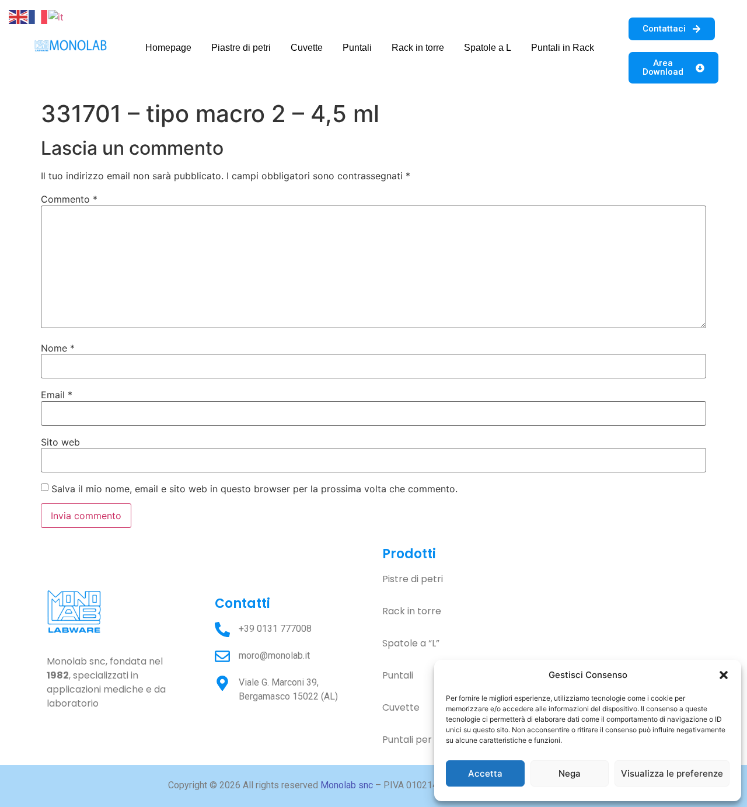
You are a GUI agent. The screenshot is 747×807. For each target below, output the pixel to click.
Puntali (357, 48)
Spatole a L (487, 48)
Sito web (60, 442)
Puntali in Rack (562, 48)
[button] (723, 675)
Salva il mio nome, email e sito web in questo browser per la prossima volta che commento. (254, 488)
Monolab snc (346, 785)
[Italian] (56, 16)
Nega (569, 773)
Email (56, 394)
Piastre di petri (241, 48)
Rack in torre (418, 48)
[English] (19, 16)
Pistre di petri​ (412, 579)
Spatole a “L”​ (410, 643)
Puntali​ (397, 675)
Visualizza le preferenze (672, 773)
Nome (58, 348)
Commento (69, 199)
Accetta (485, 773)
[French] (38, 16)
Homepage (168, 48)
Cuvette (307, 48)
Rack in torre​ (411, 611)
